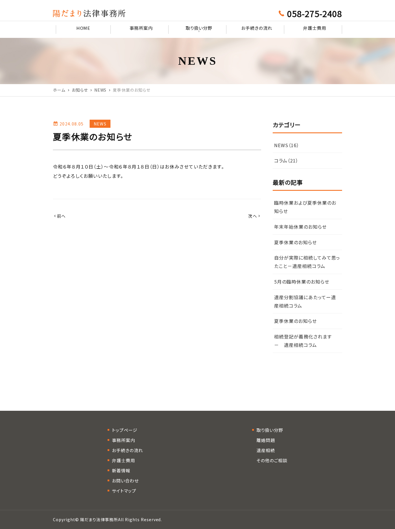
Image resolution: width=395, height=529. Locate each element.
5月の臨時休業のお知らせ (301, 281)
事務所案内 (141, 28)
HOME (83, 28)
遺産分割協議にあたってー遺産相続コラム (305, 301)
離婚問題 (265, 440)
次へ (254, 216)
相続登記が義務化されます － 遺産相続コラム (305, 340)
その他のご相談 (271, 460)
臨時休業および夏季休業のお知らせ (305, 206)
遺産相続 (265, 450)
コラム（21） (286, 160)
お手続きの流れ (256, 28)
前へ (59, 216)
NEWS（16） (286, 145)
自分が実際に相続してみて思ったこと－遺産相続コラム (307, 261)
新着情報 (121, 470)
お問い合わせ (125, 481)
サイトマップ (124, 491)
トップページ (124, 430)
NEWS (100, 124)
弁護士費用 (314, 28)
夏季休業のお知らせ (295, 242)
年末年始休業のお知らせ (300, 226)
